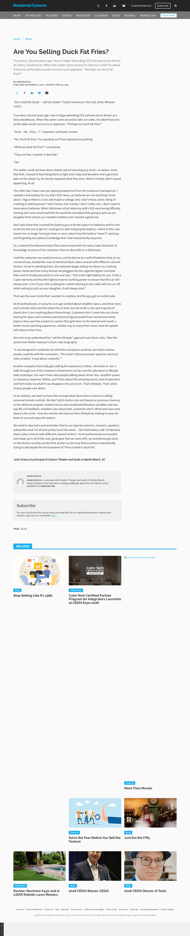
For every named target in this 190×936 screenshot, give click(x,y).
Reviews (129, 15)
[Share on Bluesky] (39, 93)
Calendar (101, 15)
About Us (20, 909)
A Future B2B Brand (34, 909)
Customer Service (141, 5)
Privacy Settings (167, 909)
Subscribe (162, 5)
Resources (83, 15)
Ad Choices (123, 909)
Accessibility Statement (149, 909)
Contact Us (48, 909)
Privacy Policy (76, 909)
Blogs (116, 15)
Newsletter (148, 15)
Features (52, 15)
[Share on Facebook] (24, 93)
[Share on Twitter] (17, 93)
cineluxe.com (47, 486)
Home (16, 38)
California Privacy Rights (94, 909)
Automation (20, 885)
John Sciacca (23, 82)
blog (24, 529)
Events (67, 15)
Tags (57, 909)
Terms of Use (111, 909)
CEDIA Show (76, 590)
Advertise (65, 909)
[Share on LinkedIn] (32, 93)
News (17, 15)
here (53, 515)
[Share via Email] (46, 93)
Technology (33, 15)
